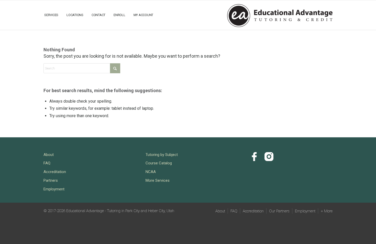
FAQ (46, 163)
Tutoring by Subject (162, 154)
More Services (158, 180)
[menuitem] (51, 15)
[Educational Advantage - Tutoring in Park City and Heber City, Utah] (280, 15)
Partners (50, 180)
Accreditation (54, 171)
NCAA (151, 171)
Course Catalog (159, 163)
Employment (53, 189)
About (48, 154)
